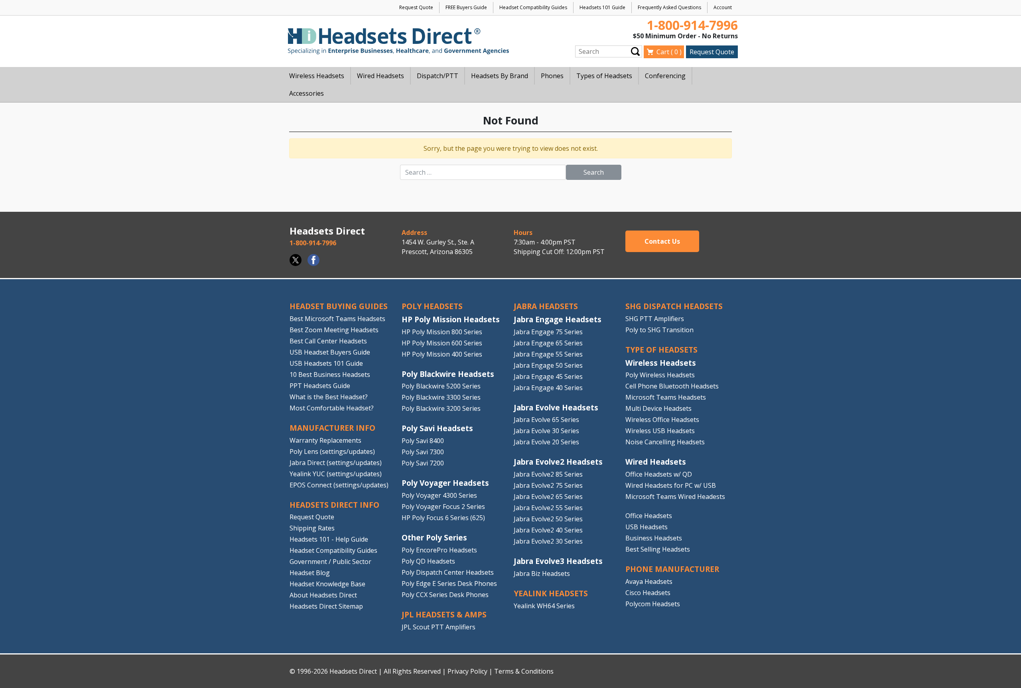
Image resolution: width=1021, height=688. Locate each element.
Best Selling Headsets (657, 549)
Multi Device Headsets (658, 408)
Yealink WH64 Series (544, 605)
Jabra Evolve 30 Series (546, 430)
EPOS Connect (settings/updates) (339, 485)
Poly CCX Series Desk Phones (445, 594)
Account (723, 7)
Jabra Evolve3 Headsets (558, 561)
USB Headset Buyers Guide (330, 352)
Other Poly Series (434, 537)
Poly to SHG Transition (659, 329)
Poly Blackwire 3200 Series (441, 408)
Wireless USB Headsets (660, 430)
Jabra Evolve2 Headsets (558, 461)
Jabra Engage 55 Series (548, 354)
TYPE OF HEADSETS (661, 349)
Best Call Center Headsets (328, 341)
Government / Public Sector (330, 561)
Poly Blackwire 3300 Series (441, 397)
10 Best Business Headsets (330, 374)
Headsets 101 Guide (602, 7)
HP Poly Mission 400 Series (442, 354)
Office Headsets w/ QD (658, 474)
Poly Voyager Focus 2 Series (443, 506)
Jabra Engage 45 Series (548, 376)
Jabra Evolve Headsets (556, 407)
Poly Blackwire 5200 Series (441, 386)
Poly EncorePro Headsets (439, 550)
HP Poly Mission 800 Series (442, 331)
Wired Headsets (655, 461)
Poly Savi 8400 (423, 440)
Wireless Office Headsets (662, 419)
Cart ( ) (669, 51)
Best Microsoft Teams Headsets (337, 318)
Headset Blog (310, 572)
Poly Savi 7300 (423, 451)
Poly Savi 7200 (423, 463)
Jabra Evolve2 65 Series (548, 496)
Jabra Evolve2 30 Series (548, 541)
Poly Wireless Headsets (660, 375)
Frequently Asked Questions (669, 7)
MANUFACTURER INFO (332, 427)
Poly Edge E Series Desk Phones (449, 583)
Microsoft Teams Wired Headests (675, 496)
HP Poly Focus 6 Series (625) (443, 517)
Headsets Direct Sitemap (326, 606)
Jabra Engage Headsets (557, 319)
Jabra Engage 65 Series (548, 343)
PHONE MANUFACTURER (672, 569)
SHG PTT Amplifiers (654, 318)
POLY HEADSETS (432, 306)
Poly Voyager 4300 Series (439, 495)
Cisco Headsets (647, 592)
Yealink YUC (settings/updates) (336, 473)
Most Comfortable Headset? (332, 408)
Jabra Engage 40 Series (548, 387)
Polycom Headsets (652, 603)
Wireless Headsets (660, 362)
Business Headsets (653, 538)
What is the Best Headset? (329, 396)
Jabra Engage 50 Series (548, 365)
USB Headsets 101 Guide (326, 363)
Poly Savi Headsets (437, 428)
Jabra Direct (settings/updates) (336, 462)
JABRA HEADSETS (546, 306)
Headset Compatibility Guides (533, 7)
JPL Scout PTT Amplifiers (438, 627)
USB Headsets (646, 526)
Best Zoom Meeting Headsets (334, 329)
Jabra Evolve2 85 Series (548, 474)
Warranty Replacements (325, 440)
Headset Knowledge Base (327, 584)
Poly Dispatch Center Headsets (448, 572)
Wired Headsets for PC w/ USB (670, 485)
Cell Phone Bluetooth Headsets (672, 386)
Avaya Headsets (648, 581)
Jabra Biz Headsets (542, 573)
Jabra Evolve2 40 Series (548, 530)
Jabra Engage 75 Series (548, 331)
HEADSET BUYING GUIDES (339, 306)
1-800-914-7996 (692, 25)
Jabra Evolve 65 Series (546, 419)
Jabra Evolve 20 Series (546, 442)
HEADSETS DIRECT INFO (334, 504)
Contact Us (662, 241)
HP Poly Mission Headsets (451, 319)
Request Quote (416, 7)
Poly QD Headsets (428, 561)
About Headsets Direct (323, 595)
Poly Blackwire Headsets (448, 374)
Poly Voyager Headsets (445, 482)
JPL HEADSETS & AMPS (444, 614)
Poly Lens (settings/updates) (332, 451)
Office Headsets (648, 515)
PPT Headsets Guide (320, 385)
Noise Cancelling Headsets (665, 442)
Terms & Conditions (524, 671)
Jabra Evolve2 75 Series (548, 485)
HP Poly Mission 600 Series (442, 343)
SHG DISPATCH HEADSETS (674, 306)
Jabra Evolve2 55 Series (548, 507)
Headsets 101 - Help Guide (329, 539)
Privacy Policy (467, 671)
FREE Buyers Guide (466, 7)
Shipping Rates (312, 528)
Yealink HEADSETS (551, 593)
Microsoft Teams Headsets (665, 397)
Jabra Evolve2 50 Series (548, 519)
